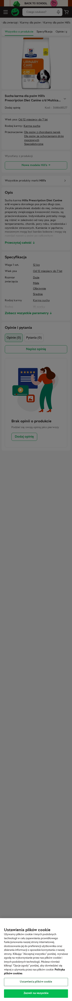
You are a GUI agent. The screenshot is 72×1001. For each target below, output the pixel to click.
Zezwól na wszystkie (36, 993)
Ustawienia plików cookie (36, 982)
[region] (36, 959)
